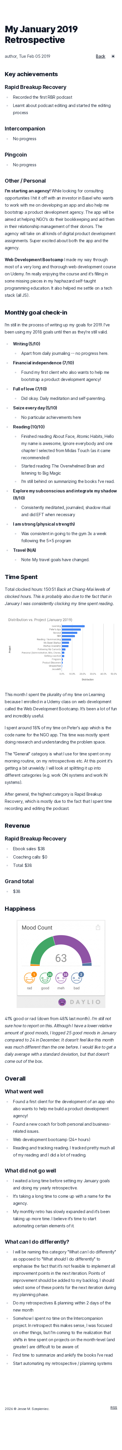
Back (100, 56)
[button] (113, 56)
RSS (113, 1408)
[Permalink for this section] (62, 74)
